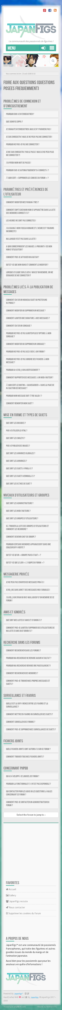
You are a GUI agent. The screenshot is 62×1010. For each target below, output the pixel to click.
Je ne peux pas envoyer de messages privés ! (25, 582)
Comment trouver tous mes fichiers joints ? (25, 756)
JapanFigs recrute (18, 901)
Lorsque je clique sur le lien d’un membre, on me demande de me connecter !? (29, 274)
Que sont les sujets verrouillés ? (20, 476)
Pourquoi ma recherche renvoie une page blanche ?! (28, 665)
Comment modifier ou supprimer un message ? (25, 310)
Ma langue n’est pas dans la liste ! (21, 239)
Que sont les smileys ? (15, 438)
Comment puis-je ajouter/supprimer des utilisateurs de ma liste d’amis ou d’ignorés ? (30, 629)
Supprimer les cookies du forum (24, 913)
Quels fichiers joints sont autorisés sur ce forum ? (28, 749)
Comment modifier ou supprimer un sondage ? (25, 344)
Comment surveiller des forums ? (20, 722)
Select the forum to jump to (30, 815)
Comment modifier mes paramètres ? (22, 202)
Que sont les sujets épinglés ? (19, 468)
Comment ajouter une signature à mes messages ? (28, 318)
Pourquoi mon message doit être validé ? (24, 395)
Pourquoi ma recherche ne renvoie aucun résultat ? (28, 658)
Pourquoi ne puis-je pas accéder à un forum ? (25, 351)
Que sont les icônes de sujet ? (19, 483)
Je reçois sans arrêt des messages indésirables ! (28, 589)
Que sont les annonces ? (16, 461)
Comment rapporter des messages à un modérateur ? (29, 377)
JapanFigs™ (18, 994)
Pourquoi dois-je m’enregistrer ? (20, 114)
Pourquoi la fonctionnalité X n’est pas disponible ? (28, 783)
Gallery (12, 895)
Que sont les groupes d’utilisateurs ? (22, 518)
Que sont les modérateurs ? (18, 511)
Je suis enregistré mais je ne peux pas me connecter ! (29, 136)
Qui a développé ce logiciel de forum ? (22, 776)
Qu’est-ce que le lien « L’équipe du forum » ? (25, 562)
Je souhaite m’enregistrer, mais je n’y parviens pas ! (28, 129)
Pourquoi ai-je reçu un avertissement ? (23, 370)
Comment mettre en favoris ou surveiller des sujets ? (29, 714)
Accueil (12, 889)
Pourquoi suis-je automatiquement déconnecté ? (27, 170)
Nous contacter (16, 907)
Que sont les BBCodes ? (16, 423)
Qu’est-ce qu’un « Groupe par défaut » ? (23, 555)
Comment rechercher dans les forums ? (23, 650)
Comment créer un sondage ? (19, 325)
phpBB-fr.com (20, 1006)
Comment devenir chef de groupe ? (21, 536)
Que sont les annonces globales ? (20, 453)
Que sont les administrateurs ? (19, 503)
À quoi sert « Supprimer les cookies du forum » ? (27, 178)
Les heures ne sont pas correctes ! (21, 220)
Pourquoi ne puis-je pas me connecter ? (22, 144)
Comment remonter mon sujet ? (19, 403)
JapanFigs (35, 997)
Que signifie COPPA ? (14, 121)
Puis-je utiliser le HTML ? (16, 430)
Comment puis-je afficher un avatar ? (22, 257)
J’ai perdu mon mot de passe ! (18, 162)
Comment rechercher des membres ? (22, 673)
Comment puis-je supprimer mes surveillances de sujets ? (31, 729)
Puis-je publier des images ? (18, 445)
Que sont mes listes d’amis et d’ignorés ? (24, 620)
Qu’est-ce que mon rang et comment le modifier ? (27, 264)
